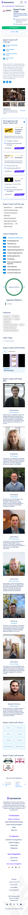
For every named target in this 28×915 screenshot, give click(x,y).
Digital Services (8, 207)
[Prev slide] (4, 287)
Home (3, 6)
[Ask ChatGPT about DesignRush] (16, 867)
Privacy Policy (14, 884)
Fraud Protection (14, 890)
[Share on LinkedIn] (7, 82)
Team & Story (14, 858)
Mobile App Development (10, 221)
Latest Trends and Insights (14, 824)
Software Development (10, 218)
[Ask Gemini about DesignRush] (12, 867)
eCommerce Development (10, 213)
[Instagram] (10, 904)
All (5, 351)
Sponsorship (14, 845)
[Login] (21, 2)
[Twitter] (17, 904)
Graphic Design (18, 207)
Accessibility (14, 887)
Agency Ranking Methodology (14, 822)
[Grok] (19, 867)
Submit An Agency (14, 842)
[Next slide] (24, 287)
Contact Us (14, 860)
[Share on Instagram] (10, 82)
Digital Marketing (8, 223)
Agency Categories (14, 819)
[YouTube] (21, 904)
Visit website (13, 27)
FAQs (14, 827)
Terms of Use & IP (14, 882)
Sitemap (14, 879)
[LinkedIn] (7, 904)
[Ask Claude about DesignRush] (9, 867)
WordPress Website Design (11, 210)
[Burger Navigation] (25, 2)
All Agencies (14, 848)
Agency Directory (10, 6)
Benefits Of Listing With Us (14, 840)
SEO (16, 223)
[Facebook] (14, 904)
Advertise (14, 830)
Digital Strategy (8, 226)
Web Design (7, 215)
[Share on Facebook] (4, 82)
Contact (13, 31)
